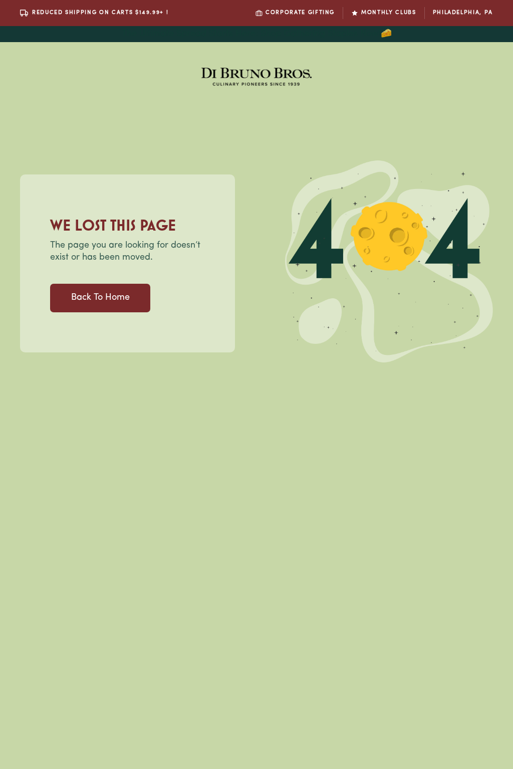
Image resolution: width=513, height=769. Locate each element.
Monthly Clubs (388, 13)
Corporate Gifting (300, 13)
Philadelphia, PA (463, 13)
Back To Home (100, 297)
